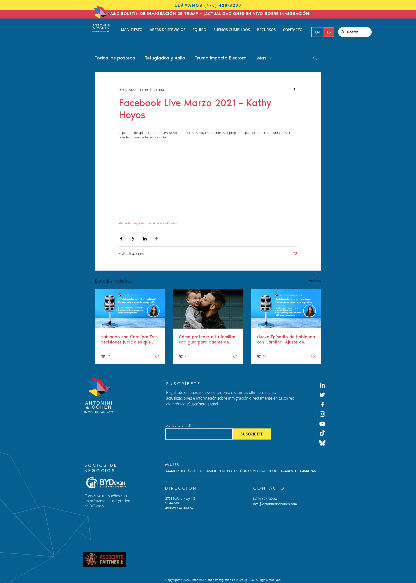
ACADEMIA (288, 471)
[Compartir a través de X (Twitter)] (133, 238)
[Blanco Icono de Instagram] (322, 414)
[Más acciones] (294, 89)
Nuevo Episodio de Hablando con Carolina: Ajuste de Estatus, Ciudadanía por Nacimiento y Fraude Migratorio (286, 339)
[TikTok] (322, 433)
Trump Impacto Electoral (221, 58)
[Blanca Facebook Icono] (322, 404)
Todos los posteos (115, 58)
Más (261, 58)
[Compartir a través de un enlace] (156, 238)
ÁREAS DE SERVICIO (203, 471)
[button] (315, 58)
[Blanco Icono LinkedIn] (322, 385)
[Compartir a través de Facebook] (121, 238)
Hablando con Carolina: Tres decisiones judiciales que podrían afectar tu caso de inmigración (129, 339)
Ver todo (314, 280)
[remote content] (208, 182)
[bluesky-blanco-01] (322, 443)
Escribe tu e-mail (178, 425)
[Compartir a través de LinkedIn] (145, 238)
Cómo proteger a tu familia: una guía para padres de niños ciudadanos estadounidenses (207, 339)
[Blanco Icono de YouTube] (322, 423)
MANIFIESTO (175, 471)
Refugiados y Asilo (165, 58)
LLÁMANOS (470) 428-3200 (208, 5)
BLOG (273, 471)
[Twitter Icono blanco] (322, 394)
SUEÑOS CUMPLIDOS (250, 471)
